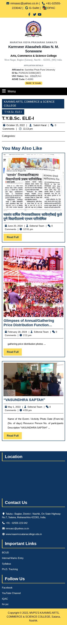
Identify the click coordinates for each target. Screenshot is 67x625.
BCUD (5, 552)
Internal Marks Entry (13, 558)
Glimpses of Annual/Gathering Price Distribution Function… (29, 323)
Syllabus (6, 563)
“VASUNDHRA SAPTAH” (24, 400)
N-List (5, 604)
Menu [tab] (12, 91)
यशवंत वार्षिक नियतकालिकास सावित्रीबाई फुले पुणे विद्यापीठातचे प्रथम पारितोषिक (33, 217)
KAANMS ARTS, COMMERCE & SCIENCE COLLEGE (29, 103)
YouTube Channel (11, 593)
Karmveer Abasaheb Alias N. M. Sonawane (33, 51)
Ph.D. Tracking (10, 569)
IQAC (5, 598)
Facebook (7, 587)
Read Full (14, 238)
